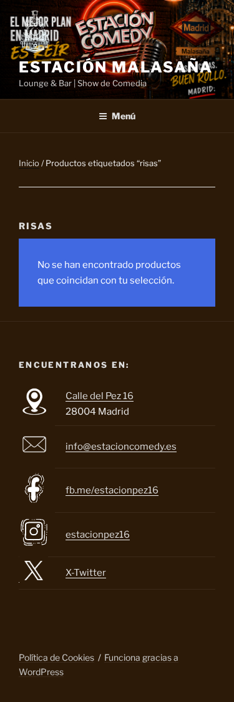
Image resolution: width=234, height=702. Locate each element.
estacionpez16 (98, 534)
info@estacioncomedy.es (121, 446)
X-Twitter (86, 572)
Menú (123, 116)
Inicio (29, 163)
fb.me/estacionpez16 (112, 490)
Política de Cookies (56, 657)
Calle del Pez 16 (100, 396)
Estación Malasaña (116, 67)
